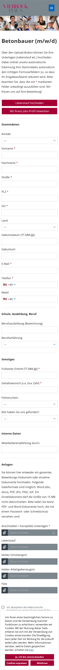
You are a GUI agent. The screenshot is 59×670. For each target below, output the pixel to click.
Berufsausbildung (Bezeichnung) (22, 323)
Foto (4, 584)
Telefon (7, 278)
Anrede (6, 134)
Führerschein (10, 397)
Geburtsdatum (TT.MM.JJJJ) (18, 235)
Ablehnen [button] (42, 663)
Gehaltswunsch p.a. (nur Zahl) (22, 383)
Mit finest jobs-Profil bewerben (29, 111)
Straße (7, 177)
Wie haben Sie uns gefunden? (20, 412)
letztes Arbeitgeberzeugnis (18, 569)
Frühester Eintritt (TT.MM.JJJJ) (21, 369)
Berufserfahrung (12, 338)
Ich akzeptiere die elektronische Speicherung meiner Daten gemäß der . (29, 610)
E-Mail (7, 264)
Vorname (8, 148)
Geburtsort (8, 249)
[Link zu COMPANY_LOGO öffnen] (15, 8)
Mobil (5, 292)
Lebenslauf (8, 540)
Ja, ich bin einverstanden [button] (29, 656)
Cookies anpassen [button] (17, 663)
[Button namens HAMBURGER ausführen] (51, 8)
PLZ (5, 191)
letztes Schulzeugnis (14, 555)
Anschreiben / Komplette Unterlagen (26, 526)
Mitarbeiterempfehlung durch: (21, 443)
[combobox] (29, 140)
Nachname (10, 163)
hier (31, 650)
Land (5, 220)
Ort (5, 206)
